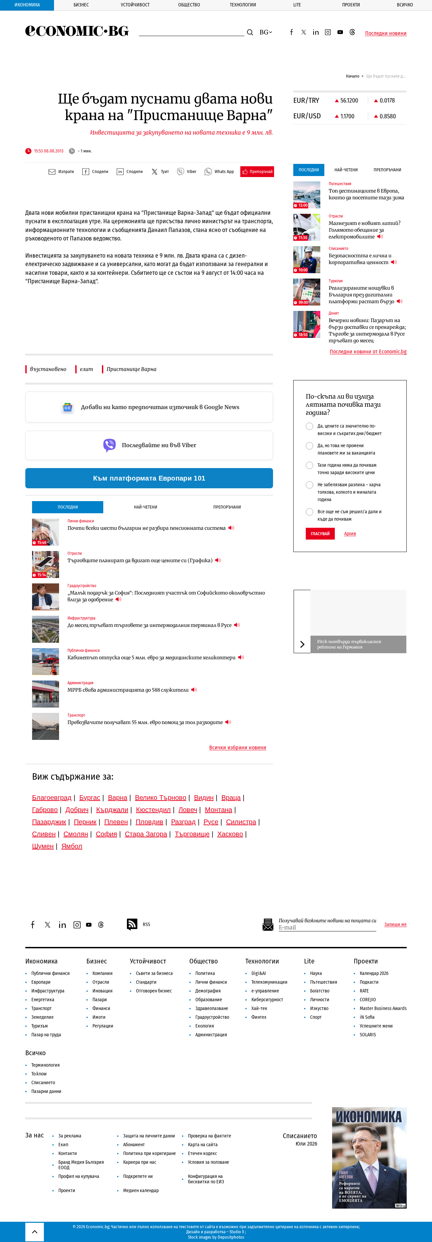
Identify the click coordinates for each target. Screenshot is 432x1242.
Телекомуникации (269, 982)
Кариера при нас (139, 1162)
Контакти (67, 1153)
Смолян (75, 834)
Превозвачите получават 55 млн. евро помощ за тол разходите (146, 722)
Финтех (258, 1017)
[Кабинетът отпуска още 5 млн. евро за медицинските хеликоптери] (45, 661)
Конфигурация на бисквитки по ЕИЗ (206, 1179)
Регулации (102, 1026)
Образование (208, 1000)
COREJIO (368, 1000)
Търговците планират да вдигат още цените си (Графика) (141, 560)
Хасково (230, 834)
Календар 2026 (374, 973)
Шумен (43, 846)
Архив (350, 533)
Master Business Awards (383, 1008)
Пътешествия (323, 982)
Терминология (45, 1065)
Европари (41, 982)
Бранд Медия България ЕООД (81, 1165)
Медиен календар (141, 1190)
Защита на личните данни (149, 1136)
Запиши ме (395, 924)
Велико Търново (160, 797)
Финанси (101, 1008)
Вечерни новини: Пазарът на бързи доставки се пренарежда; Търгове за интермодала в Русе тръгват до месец (367, 330)
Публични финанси (50, 973)
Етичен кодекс (202, 1153)
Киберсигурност (267, 1000)
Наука (316, 973)
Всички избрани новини (237, 747)
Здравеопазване (211, 1008)
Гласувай (320, 533)
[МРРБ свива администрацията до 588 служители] (45, 694)
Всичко (405, 5)
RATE (364, 991)
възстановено (48, 369)
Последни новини (386, 33)
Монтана (218, 809)
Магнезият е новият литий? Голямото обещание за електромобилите (365, 230)
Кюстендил (153, 809)
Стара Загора (146, 834)
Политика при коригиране (149, 1153)
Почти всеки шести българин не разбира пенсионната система (147, 528)
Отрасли (100, 982)
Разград (183, 822)
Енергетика (42, 1000)
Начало (352, 76)
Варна (117, 797)
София (106, 834)
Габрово (45, 809)
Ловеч (188, 809)
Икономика (27, 5)
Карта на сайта (203, 1145)
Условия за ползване (208, 1162)
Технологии (243, 5)
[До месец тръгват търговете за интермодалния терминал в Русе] (45, 629)
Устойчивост (135, 5)
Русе (211, 822)
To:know (39, 1074)
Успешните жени (376, 1026)
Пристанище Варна (132, 369)
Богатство (319, 991)
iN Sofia (367, 1017)
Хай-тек (259, 1008)
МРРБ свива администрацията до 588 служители (129, 690)
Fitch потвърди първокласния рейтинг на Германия (349, 644)
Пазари (99, 1000)
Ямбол (71, 846)
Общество (189, 5)
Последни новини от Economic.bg (368, 351)
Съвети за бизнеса (154, 973)
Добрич (76, 809)
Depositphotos (231, 1237)
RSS (146, 924)
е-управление (265, 991)
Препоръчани (227, 507)
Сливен (44, 834)
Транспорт (41, 1008)
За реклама (69, 1136)
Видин (204, 797)
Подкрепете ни (138, 1176)
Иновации (102, 991)
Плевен (116, 822)
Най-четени (145, 507)
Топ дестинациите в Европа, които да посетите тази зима (366, 194)
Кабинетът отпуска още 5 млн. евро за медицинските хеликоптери (152, 658)
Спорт (316, 1017)
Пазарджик (49, 822)
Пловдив (149, 822)
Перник (85, 822)
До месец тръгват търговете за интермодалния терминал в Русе (150, 625)
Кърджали (112, 809)
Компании (102, 973)
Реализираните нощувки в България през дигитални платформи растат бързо (362, 295)
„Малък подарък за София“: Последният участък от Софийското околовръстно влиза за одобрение (166, 596)
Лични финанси (211, 982)
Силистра (241, 822)
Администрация (211, 1035)
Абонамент (134, 1145)
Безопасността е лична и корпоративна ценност (360, 259)
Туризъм (39, 1026)
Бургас (89, 797)
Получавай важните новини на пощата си (327, 921)
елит (86, 369)
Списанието (43, 1083)
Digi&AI (258, 973)
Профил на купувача (78, 1176)
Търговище (192, 834)
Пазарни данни (46, 1091)
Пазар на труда (46, 1035)
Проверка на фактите (209, 1136)
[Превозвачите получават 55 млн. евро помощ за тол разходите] (45, 726)
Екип (63, 1145)
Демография (208, 991)
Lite (297, 5)
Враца (231, 797)
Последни (68, 507)
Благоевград (52, 797)
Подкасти (369, 982)
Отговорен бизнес (154, 991)
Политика (205, 973)
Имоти (99, 1017)
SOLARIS (368, 1035)
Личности (319, 1000)
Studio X (237, 1231)
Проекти (351, 5)
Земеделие (42, 1017)
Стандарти (146, 982)
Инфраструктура (47, 991)
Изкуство (319, 1008)
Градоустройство (212, 1017)
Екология (204, 1026)
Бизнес (81, 5)
